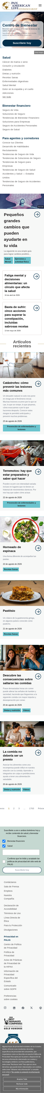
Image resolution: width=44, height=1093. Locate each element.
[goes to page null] (36, 214)
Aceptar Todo (22, 1079)
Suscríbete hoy (22, 43)
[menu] (40, 5)
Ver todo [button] (6, 97)
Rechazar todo (22, 1084)
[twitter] (31, 1008)
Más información (22, 1089)
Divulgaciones (11, 930)
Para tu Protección (13, 925)
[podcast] (40, 1007)
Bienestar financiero (16, 841)
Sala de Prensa (11, 886)
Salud (9, 846)
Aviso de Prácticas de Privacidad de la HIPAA (13, 963)
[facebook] (23, 1007)
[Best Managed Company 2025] (22, 1023)
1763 (31, 808)
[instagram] (5, 1008)
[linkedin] (14, 1007)
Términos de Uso (12, 913)
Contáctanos (10, 882)
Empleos (8, 891)
